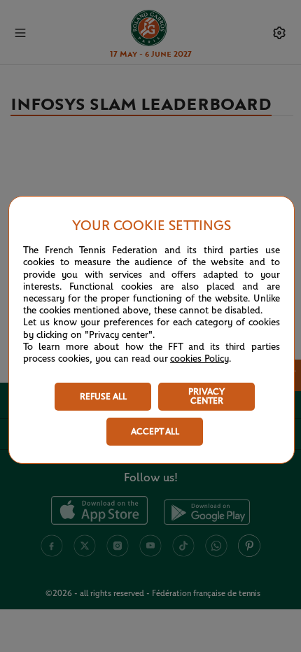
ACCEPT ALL (155, 432)
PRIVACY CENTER (206, 397)
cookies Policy (199, 359)
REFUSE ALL (103, 397)
